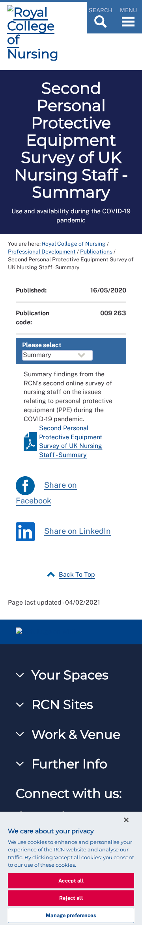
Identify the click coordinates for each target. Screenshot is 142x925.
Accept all (70, 881)
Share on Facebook (46, 492)
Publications (96, 251)
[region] (71, 868)
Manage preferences (71, 915)
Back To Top (77, 574)
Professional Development (42, 251)
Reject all (70, 898)
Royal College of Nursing (74, 243)
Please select (42, 345)
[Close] (126, 820)
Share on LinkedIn (77, 531)
